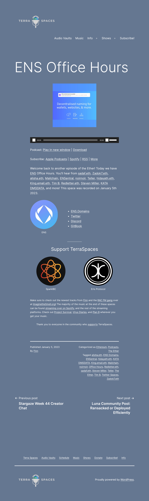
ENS (33, 173)
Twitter (75, 216)
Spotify (74, 159)
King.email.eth (40, 183)
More (94, 159)
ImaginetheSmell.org (44, 304)
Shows (106, 38)
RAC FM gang (104, 300)
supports (93, 324)
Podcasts (113, 347)
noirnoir (80, 178)
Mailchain (51, 178)
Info (90, 38)
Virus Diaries (80, 312)
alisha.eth (36, 178)
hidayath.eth (105, 178)
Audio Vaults (63, 38)
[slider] (113, 139)
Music (79, 38)
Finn (85, 300)
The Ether (113, 350)
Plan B (96, 312)
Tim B (56, 183)
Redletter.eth (70, 183)
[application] (74, 140)
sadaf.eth (84, 173)
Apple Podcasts (56, 159)
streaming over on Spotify (59, 308)
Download (80, 150)
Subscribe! (127, 38)
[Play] (33, 140)
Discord (76, 221)
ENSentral (67, 178)
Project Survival (62, 312)
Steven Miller (90, 183)
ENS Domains (110, 355)
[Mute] (106, 140)
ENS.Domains (80, 211)
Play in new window (56, 150)
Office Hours (96, 366)
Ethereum (101, 347)
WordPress (127, 479)
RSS (85, 159)
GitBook (76, 226)
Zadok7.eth (100, 173)
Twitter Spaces (110, 374)
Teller (91, 178)
